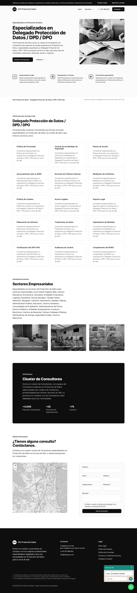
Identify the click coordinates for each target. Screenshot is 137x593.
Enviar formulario (102, 511)
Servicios (88, 9)
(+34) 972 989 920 (66, 551)
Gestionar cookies (118, 3)
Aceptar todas (102, 3)
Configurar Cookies (105, 559)
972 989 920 (105, 9)
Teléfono (106, 476)
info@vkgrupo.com (67, 555)
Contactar (117, 9)
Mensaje (85, 493)
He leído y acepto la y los (100, 505)
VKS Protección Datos (26, 9)
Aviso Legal (102, 546)
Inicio (80, 9)
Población (107, 484)
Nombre (85, 467)
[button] (40, 488)
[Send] (131, 579)
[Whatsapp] (131, 587)
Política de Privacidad (105, 504)
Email (84, 476)
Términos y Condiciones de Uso (95, 506)
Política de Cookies (105, 549)
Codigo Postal (87, 484)
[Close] (131, 567)
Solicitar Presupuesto (21, 59)
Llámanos (39, 59)
